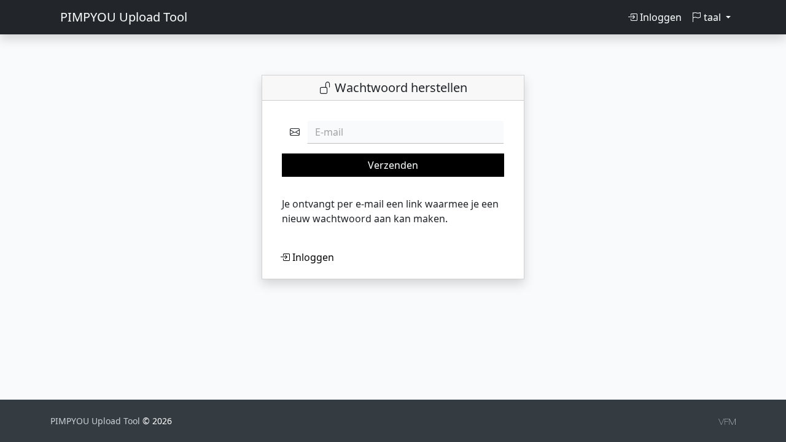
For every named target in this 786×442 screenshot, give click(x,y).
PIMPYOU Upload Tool (123, 17)
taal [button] (712, 17)
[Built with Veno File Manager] (727, 421)
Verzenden (393, 165)
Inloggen (659, 17)
